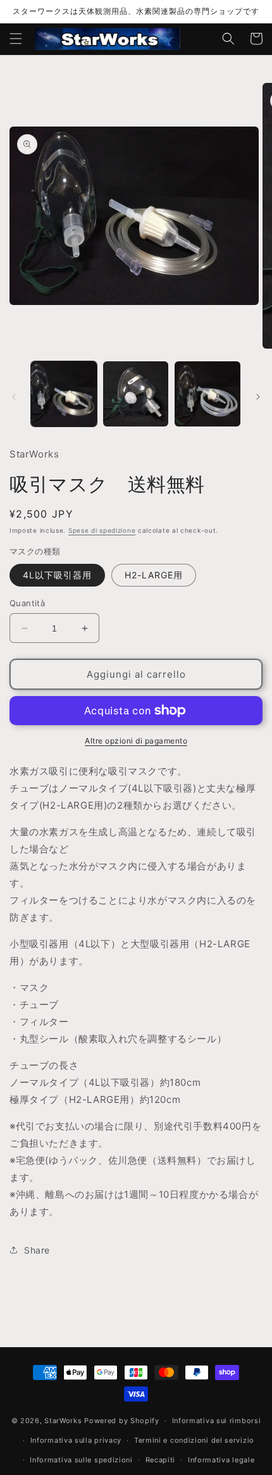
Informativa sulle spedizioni (81, 1459)
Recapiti (160, 1459)
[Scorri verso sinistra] (14, 397)
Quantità (27, 603)
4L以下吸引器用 (57, 574)
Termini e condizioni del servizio (194, 1440)
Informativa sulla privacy (76, 1440)
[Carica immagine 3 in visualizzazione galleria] (207, 394)
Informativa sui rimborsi (216, 1420)
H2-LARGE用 (154, 574)
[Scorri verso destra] (258, 397)
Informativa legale (221, 1459)
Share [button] (37, 1250)
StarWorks (63, 1420)
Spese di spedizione (101, 530)
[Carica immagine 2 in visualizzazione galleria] (136, 394)
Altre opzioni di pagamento (136, 740)
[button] (16, 39)
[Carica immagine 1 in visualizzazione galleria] (64, 394)
